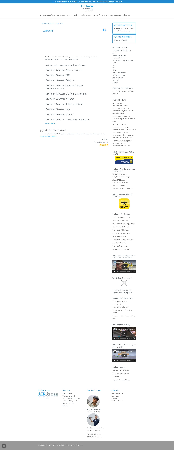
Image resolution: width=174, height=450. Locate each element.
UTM (114, 63)
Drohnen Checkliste (121, 40)
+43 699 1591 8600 (93, 430)
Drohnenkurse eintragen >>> (122, 293)
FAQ (68, 15)
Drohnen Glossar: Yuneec (59, 114)
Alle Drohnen (127, 15)
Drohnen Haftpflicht (47, 15)
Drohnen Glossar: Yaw (57, 109)
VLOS (114, 65)
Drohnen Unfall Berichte (120, 230)
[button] (48, 136)
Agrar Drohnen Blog (119, 236)
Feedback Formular (118, 401)
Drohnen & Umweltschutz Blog (122, 240)
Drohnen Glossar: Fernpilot (60, 80)
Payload (115, 83)
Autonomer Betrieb (119, 55)
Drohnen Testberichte (119, 246)
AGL (113, 53)
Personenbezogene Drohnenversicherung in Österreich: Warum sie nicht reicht (124, 126)
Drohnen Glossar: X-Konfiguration (64, 104)
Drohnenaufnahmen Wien (121, 374)
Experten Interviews (119, 243)
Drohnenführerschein (100, 15)
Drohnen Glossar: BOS (57, 75)
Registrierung (85, 15)
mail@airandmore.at (115, 2)
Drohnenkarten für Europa (121, 50)
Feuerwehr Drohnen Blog (121, 233)
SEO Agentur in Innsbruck (74, 445)
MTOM (114, 70)
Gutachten (61, 15)
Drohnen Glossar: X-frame (59, 98)
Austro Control (117, 78)
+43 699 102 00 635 (93, 412)
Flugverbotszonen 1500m (121, 380)
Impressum (115, 396)
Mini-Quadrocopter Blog (120, 220)
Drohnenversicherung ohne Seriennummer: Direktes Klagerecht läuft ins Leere (121, 143)
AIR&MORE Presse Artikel (121, 249)
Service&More (115, 15)
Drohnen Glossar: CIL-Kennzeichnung (66, 93)
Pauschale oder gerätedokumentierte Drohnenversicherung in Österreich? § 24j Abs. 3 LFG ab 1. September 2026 (123, 108)
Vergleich (75, 15)
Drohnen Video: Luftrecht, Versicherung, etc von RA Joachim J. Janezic (123, 118)
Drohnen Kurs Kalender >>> (121, 290)
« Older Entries (50, 123)
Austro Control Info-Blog (120, 227)
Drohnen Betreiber (118, 58)
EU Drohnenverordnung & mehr (123, 224)
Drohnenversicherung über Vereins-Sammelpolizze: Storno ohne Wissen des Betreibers (123, 135)
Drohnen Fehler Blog (119, 301)
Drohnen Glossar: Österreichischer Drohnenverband (64, 87)
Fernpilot (115, 80)
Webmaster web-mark (56, 445)
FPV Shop (115, 377)
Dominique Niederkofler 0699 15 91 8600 (93, 2)
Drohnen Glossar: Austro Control (63, 70)
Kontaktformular (117, 394)
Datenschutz (115, 398)
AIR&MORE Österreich (94, 437)
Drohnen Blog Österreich (121, 217)
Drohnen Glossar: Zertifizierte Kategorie (67, 119)
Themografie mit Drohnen (121, 370)
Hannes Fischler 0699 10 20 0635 (66, 2)
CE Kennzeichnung (118, 75)
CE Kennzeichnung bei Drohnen (123, 60)
